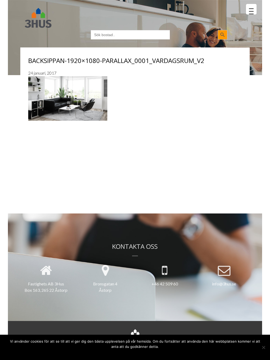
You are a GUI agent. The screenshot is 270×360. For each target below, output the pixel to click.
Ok (115, 353)
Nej (124, 353)
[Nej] (263, 347)
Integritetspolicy (145, 353)
